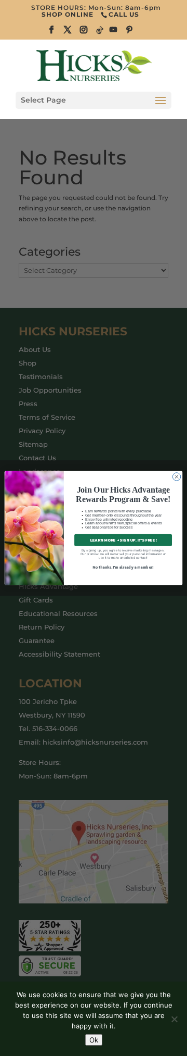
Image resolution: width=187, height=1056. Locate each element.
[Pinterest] (129, 33)
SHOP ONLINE (68, 14)
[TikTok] (100, 33)
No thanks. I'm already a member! (122, 567)
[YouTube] (113, 33)
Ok (93, 1040)
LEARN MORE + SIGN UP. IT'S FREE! (123, 540)
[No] (174, 1019)
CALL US (124, 14)
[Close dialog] (176, 477)
